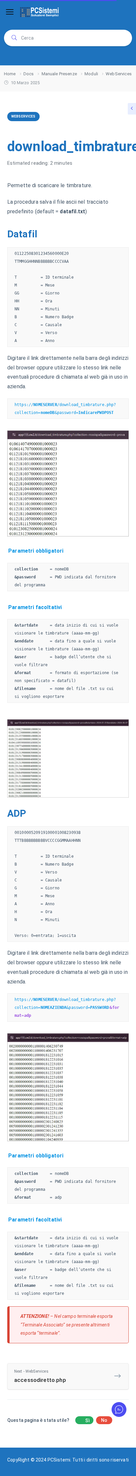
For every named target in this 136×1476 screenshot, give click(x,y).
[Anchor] (41, 234)
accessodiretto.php (40, 1376)
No (104, 1420)
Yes (84, 1420)
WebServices (23, 116)
